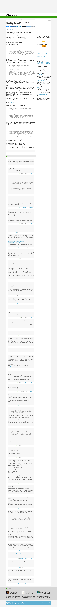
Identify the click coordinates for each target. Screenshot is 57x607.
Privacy (18, 602)
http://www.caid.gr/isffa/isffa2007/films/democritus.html (15, 466)
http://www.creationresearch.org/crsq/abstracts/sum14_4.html (16, 241)
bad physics (10, 150)
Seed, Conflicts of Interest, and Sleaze (42, 80)
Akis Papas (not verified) (23, 405)
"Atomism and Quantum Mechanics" (10, 102)
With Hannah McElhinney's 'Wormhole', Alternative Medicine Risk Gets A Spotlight (43, 56)
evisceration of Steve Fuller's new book (22, 176)
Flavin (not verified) (23, 207)
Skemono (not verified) (23, 335)
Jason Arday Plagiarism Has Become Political (43, 62)
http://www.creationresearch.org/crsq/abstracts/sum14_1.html (16, 240)
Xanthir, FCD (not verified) (23, 382)
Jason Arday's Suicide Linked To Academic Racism (43, 63)
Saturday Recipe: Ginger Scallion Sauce (42, 94)
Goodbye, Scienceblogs (40, 74)
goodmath (8, 19)
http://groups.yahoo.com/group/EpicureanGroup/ (14, 553)
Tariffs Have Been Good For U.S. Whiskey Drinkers (43, 53)
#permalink (31, 173)
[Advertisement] (28, 6)
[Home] (13, 15)
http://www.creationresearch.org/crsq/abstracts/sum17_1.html (16, 242)
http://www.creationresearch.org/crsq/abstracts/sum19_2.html (16, 243)
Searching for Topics (39, 87)
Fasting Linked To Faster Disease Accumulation (43, 54)
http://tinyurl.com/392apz (11, 366)
